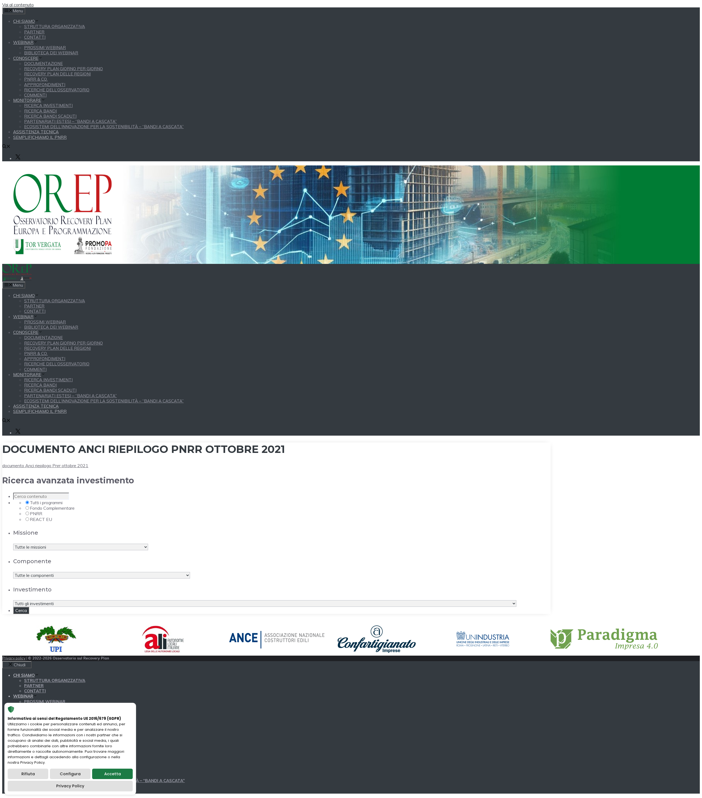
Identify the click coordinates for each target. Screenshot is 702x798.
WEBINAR (23, 42)
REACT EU (41, 519)
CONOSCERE (25, 58)
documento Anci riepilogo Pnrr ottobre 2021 (45, 465)
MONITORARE (27, 100)
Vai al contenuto (18, 4)
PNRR (36, 513)
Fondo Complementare (52, 508)
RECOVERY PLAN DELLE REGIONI (57, 74)
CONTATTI (35, 37)
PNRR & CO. (36, 79)
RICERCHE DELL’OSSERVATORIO (56, 89)
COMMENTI (35, 95)
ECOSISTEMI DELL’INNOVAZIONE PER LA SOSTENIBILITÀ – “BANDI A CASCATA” (104, 126)
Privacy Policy (70, 786)
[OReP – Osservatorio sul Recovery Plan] (17, 278)
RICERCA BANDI (40, 111)
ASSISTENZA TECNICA (36, 131)
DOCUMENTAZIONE (43, 63)
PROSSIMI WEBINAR (45, 47)
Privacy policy (14, 658)
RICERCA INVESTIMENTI (48, 105)
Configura (70, 774)
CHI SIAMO (24, 21)
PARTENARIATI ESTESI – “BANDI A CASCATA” (70, 121)
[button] (6, 147)
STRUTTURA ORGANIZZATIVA (54, 26)
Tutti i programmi (46, 502)
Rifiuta (28, 774)
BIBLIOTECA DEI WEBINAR (51, 52)
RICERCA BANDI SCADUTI (50, 116)
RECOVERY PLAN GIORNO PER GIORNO (63, 68)
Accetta (112, 774)
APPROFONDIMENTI (44, 84)
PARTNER (34, 32)
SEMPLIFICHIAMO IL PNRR (40, 137)
